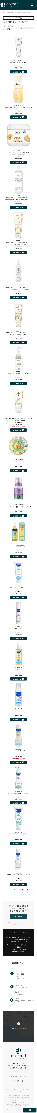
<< (10, 889)
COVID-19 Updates (18, 1065)
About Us (18, 1063)
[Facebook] (14, 1081)
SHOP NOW (17, 72)
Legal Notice (18, 1069)
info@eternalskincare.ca (25, 1001)
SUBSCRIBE (18, 916)
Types (18, 18)
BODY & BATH (8, 13)
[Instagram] (18, 1081)
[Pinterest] (23, 1081)
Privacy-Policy (18, 1067)
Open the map (19, 1029)
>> (32, 889)
